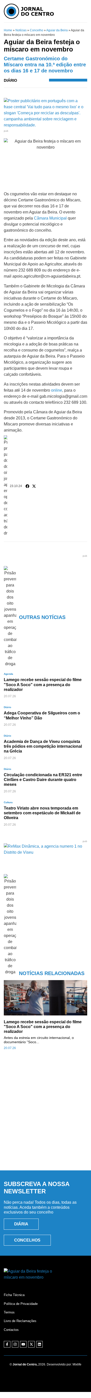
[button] (28, 486)
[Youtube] (23, 1344)
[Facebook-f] (7, 1344)
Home (8, 30)
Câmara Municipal (50, 218)
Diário (10, 80)
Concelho (36, 30)
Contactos (11, 1330)
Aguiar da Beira (57, 30)
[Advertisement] (45, 1115)
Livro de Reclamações (20, 1321)
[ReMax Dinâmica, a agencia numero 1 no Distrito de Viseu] (45, 852)
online (56, 390)
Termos (9, 1312)
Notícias (21, 30)
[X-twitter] (31, 1344)
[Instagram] (15, 1344)
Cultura (8, 802)
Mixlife (77, 1364)
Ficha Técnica (14, 1295)
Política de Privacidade (21, 1304)
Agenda (8, 674)
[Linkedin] (39, 1344)
